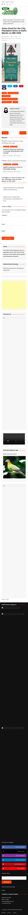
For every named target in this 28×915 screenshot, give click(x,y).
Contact (12, 2)
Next (22, 133)
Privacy (9, 912)
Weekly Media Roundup (10, 264)
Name (4, 224)
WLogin (4, 912)
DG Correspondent (9, 155)
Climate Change (7, 164)
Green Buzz (10, 20)
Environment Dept (13, 93)
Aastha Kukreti (6, 36)
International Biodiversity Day (10, 99)
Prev (6, 133)
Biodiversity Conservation (8, 38)
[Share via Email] (4, 88)
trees (16, 102)
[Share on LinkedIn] (15, 86)
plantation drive (7, 102)
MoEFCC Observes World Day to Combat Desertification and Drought (13, 151)
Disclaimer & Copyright (7, 842)
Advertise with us (6, 873)
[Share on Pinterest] (21, 86)
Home (4, 20)
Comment (4, 215)
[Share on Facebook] (4, 86)
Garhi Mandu (6, 96)
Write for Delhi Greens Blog (8, 887)
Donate (7, 2)
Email (4, 231)
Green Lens (4, 40)
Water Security (14, 146)
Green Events (17, 20)
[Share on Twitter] (9, 86)
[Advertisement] (14, 295)
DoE (5, 93)
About (3, 2)
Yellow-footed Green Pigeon (10, 454)
